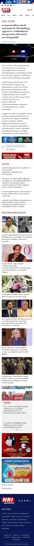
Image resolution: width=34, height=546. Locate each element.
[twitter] (5, 5)
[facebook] (2, 5)
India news (11, 21)
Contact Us (8, 535)
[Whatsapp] (13, 5)
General (4, 21)
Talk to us (28, 522)
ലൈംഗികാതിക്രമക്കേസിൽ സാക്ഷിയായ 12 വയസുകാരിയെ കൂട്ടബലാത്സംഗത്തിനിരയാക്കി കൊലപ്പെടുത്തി (16, 171)
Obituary (4, 522)
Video (22, 525)
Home (3, 15)
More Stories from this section (13, 212)
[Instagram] (8, 5)
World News (5, 528)
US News (16, 525)
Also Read (5, 164)
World (15, 15)
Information (13, 519)
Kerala (27, 15)
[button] (11, 429)
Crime (10, 513)
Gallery (13, 516)
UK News (9, 525)
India (21, 15)
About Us (16, 535)
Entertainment (24, 513)
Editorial (15, 513)
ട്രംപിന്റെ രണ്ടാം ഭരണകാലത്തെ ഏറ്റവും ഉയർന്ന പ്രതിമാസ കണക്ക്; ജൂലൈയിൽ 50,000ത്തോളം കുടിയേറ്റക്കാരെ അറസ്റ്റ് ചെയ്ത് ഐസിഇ (15, 380)
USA (8, 15)
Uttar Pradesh (10, 149)
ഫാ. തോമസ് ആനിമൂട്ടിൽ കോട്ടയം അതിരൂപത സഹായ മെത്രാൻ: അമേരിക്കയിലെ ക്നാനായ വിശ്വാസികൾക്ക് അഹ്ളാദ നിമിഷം (15, 425)
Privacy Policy (16, 537)
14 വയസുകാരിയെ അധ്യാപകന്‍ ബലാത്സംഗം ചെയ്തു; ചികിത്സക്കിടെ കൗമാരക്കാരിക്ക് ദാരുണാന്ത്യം (17, 194)
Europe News (6, 516)
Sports (21, 522)
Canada (4, 513)
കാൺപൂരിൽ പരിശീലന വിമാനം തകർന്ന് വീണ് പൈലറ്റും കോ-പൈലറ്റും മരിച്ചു (15, 296)
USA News (6, 402)
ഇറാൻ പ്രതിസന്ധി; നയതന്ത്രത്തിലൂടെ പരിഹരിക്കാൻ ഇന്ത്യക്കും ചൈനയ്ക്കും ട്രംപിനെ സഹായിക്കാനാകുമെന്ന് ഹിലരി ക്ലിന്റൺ (15, 351)
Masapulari (25, 535)
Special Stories (13, 522)
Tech (3, 525)
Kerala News (22, 519)
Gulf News (26, 516)
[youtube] (11, 5)
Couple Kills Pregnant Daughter (15, 146)
